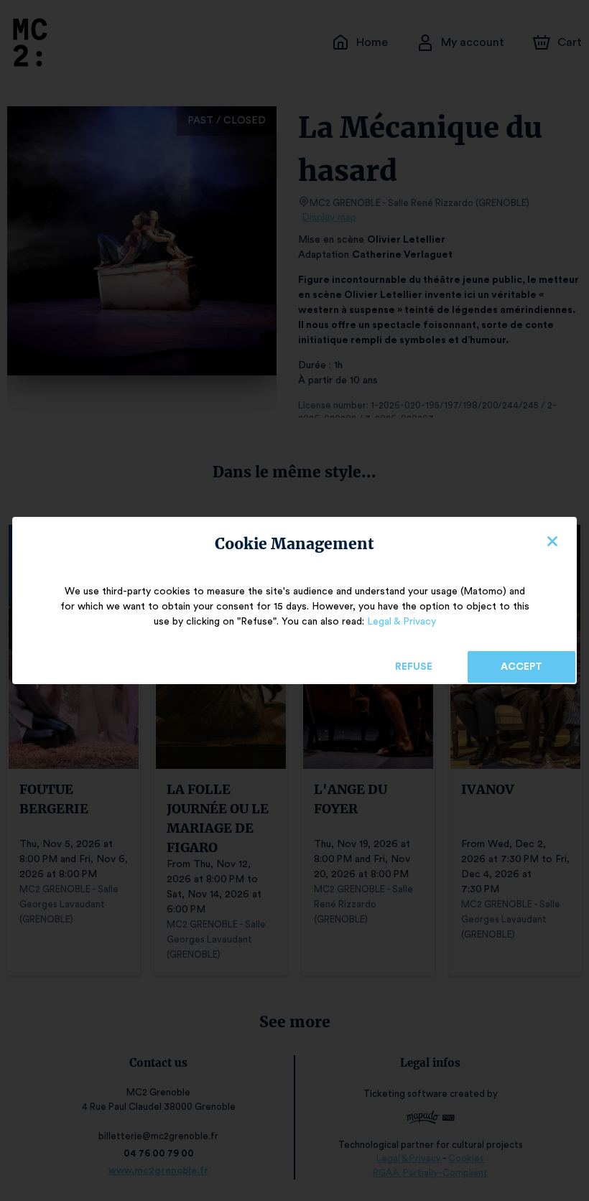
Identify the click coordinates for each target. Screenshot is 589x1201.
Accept (521, 667)
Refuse (413, 667)
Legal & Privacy (401, 622)
